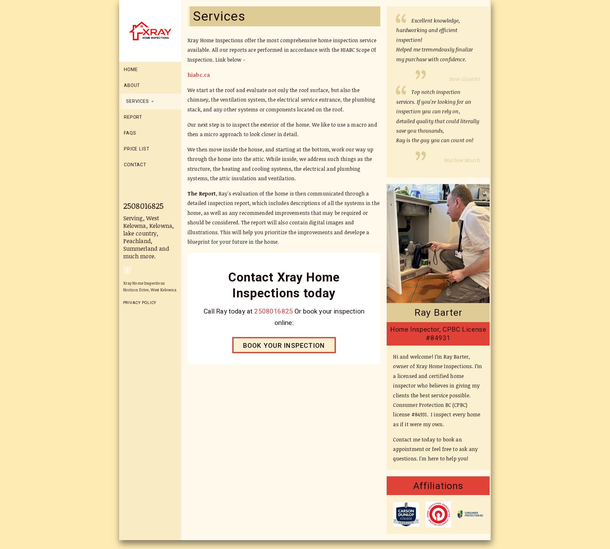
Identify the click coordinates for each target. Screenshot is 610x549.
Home (131, 69)
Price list (137, 149)
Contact (135, 165)
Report (133, 117)
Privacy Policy (140, 302)
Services (138, 101)
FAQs (130, 133)
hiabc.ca (198, 74)
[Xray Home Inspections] (152, 30)
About (132, 85)
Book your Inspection (284, 345)
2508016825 (143, 205)
